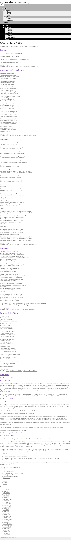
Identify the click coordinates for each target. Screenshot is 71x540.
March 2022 (6, 497)
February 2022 (7, 499)
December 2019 (7, 502)
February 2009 (7, 533)
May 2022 (6, 496)
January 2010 (7, 522)
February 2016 (7, 519)
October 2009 (7, 527)
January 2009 (7, 534)
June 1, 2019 (9, 433)
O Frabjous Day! (8, 475)
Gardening (10, 20)
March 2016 (6, 517)
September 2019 (7, 505)
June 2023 (6, 491)
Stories (9, 13)
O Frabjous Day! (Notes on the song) (13, 473)
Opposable (4, 139)
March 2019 (6, 514)
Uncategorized (16, 467)
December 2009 (7, 524)
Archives (8, 467)
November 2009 (7, 525)
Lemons (3, 50)
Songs (8, 15)
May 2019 (6, 511)
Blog (5, 8)
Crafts (9, 18)
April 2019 (6, 513)
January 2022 (7, 500)
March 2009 (6, 531)
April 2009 (6, 530)
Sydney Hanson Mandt (31, 46)
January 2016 (7, 520)
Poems (9, 12)
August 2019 (7, 507)
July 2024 (6, 490)
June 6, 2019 (9, 399)
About (5, 22)
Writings (6, 10)
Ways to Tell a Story (9, 313)
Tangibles (7, 17)
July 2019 (6, 508)
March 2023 (6, 493)
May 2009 (6, 528)
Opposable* (5, 248)
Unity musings (7, 478)
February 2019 (7, 516)
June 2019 (4, 374)
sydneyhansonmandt (14, 2)
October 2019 (7, 503)
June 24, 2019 (9, 378)
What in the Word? (8, 471)
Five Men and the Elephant (10, 476)
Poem (7, 65)
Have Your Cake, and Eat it (12, 70)
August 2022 (7, 494)
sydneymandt (18, 433)
